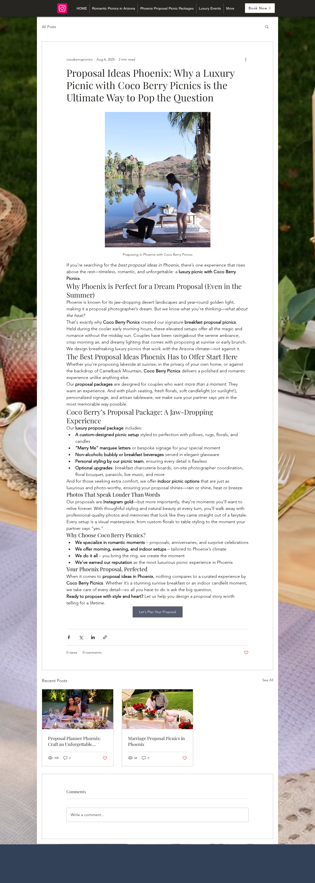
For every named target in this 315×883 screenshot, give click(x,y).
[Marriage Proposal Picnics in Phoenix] (157, 709)
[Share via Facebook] (68, 637)
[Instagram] (62, 8)
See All (267, 680)
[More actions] (246, 59)
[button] (267, 27)
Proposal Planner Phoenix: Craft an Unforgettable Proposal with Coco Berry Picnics (74, 741)
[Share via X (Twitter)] (81, 637)
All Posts (49, 26)
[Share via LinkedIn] (93, 637)
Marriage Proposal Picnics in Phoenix (156, 741)
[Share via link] (105, 637)
